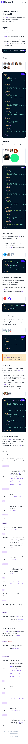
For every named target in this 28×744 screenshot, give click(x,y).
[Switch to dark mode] (22, 2)
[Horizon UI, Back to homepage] (7, 2)
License (16, 736)
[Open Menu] (25, 2)
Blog (11, 736)
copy (22, 50)
